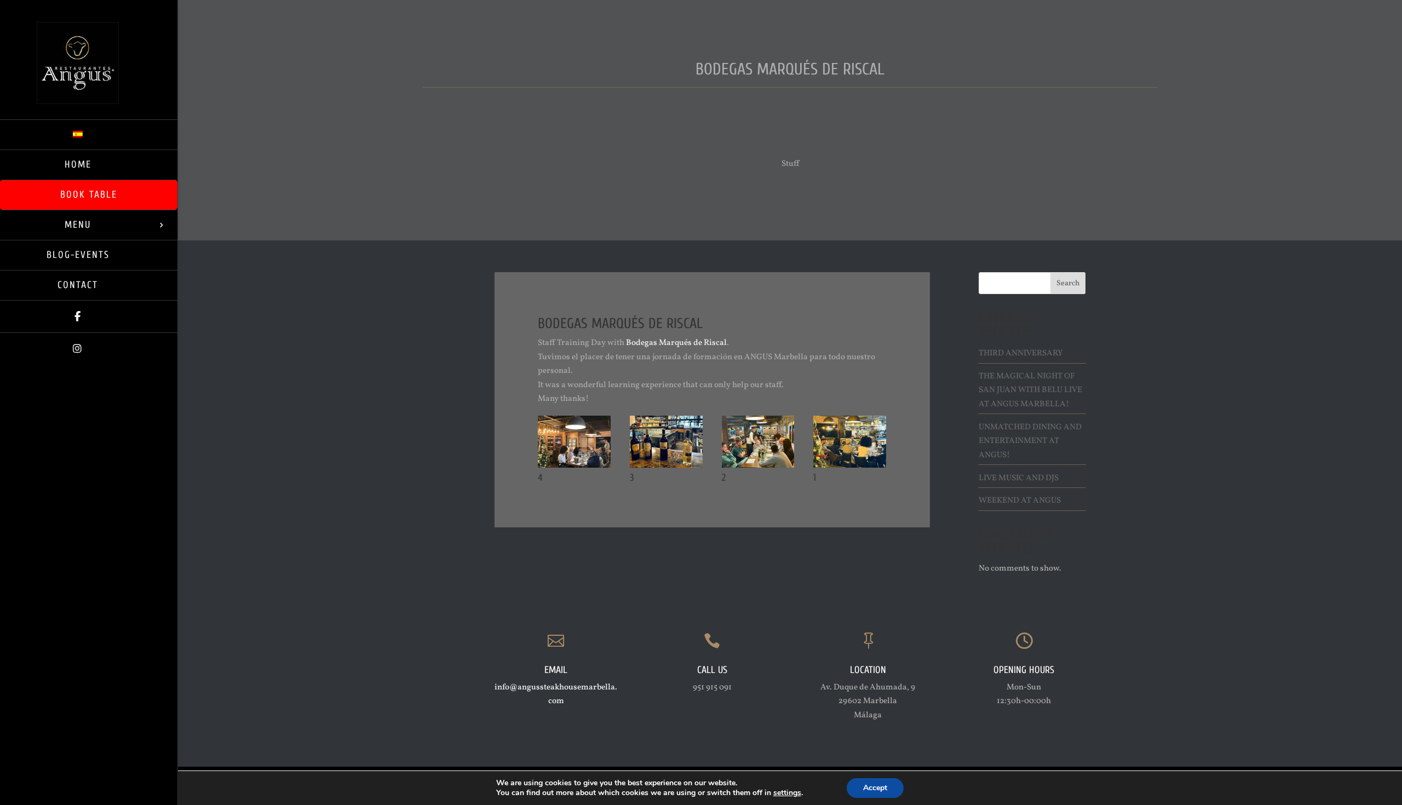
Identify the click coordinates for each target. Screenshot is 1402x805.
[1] (849, 467)
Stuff (790, 164)
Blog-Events (78, 255)
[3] (666, 467)
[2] (758, 467)
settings (787, 793)
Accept (875, 788)
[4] (574, 467)
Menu (78, 225)
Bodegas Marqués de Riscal (676, 343)
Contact (78, 285)
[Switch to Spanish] (88, 134)
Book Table (88, 194)
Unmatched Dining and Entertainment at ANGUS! (1030, 441)
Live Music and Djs (1019, 478)
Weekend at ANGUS (1020, 501)
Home (78, 164)
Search (1068, 283)
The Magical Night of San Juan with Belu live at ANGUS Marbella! (1030, 390)
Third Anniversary (1020, 353)
